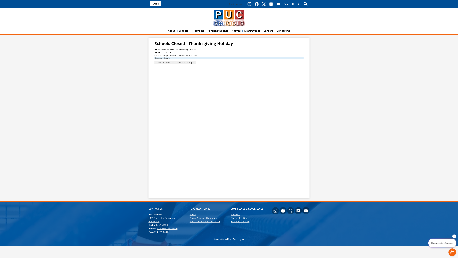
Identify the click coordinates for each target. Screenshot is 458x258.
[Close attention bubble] (454, 236)
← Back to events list (165, 62)
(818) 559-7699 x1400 (166, 228)
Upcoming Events (162, 58)
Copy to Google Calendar (165, 55)
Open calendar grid (185, 62)
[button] (171, 30)
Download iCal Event (188, 55)
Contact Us (155, 208)
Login (240, 239)
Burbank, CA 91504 (161, 221)
